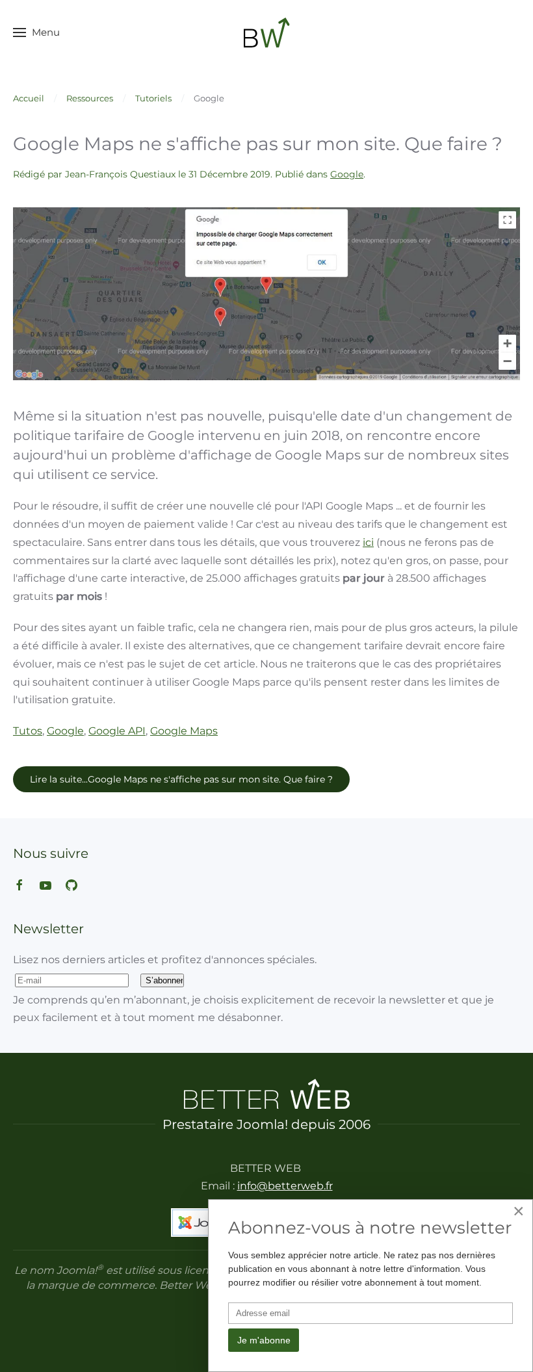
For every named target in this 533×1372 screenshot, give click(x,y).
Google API (117, 731)
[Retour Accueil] (267, 32)
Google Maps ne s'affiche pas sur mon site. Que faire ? (257, 144)
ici (368, 542)
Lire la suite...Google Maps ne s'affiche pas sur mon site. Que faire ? (181, 779)
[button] (36, 32)
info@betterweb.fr (285, 1186)
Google (346, 174)
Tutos (27, 731)
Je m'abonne (264, 1340)
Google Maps (184, 731)
